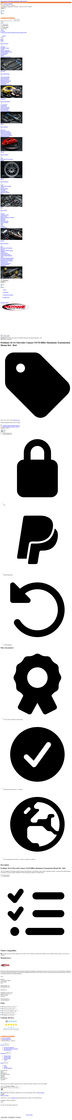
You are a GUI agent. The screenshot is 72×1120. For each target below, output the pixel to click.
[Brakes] (11, 150)
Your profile (8, 32)
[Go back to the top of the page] (2, 1102)
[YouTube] (4, 1042)
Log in (2, 30)
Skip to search (13, 1)
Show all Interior (4, 181)
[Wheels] (11, 177)
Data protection (7, 1058)
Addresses (13, 32)
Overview (3, 32)
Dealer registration (8, 1068)
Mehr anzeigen (6, 875)
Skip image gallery (5, 302)
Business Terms (7, 1055)
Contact (5, 1066)
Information (3, 1053)
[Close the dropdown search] (18, 20)
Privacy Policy (41, 1092)
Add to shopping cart (7, 433)
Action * (3, 1086)
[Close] (1, 334)
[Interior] (11, 206)
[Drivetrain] (11, 97)
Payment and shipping (9, 1047)
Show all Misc (4, 210)
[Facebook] (1, 1042)
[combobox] (7, 20)
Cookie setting (7, 1057)
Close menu (5, 27)
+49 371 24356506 (8, 3)
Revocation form (7, 1050)
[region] (36, 321)
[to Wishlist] (3, 431)
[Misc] (11, 239)
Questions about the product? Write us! (11, 425)
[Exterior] (11, 278)
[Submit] (2, 1089)
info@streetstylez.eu (6, 1039)
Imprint (5, 1059)
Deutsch (2, 10)
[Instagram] (2, 1042)
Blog (5, 1065)
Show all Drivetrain (5, 73)
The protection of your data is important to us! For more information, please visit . (23, 1092)
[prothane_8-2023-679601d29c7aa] (15, 307)
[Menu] (2, 38)
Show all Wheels (4, 154)
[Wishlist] (1, 34)
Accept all (18, 1117)
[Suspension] (11, 122)
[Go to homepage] (8, 18)
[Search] (15, 20)
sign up (3, 31)
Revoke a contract (5, 1095)
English (2, 13)
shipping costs (17, 420)
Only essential (4, 1117)
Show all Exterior (5, 243)
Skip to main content (5, 1)
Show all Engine (4, 43)
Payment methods (20, 32)
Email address (4, 1087)
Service (2, 1045)
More (2, 1063)
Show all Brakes (4, 126)
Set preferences (11, 1117)
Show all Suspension (5, 101)
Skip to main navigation (22, 1)
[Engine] (11, 69)
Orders (25, 32)
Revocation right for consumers (11, 1048)
